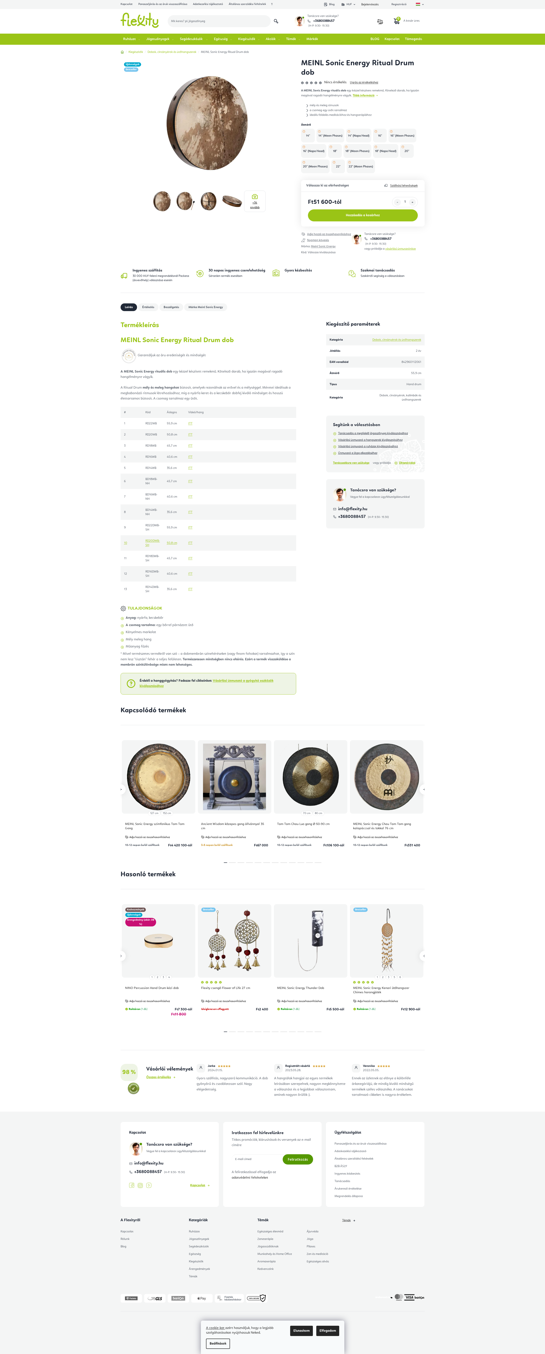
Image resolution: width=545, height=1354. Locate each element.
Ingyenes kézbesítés (347, 1173)
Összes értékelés (158, 1077)
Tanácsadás (342, 1181)
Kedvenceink (265, 1269)
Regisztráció (398, 4)
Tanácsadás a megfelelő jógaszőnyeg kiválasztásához (373, 433)
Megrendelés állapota (348, 1196)
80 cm (318, 813)
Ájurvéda (312, 1231)
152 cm (167, 813)
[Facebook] (131, 1185)
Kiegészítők (196, 1261)
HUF (349, 4)
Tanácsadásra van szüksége (351, 462)
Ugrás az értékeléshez (364, 82)
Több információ (364, 95)
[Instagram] (140, 1185)
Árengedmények (199, 1269)
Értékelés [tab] (148, 307)
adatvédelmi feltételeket (250, 1178)
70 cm (307, 813)
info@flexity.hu (352, 509)
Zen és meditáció (317, 1254)
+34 (255, 205)
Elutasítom (301, 1331)
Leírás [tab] (129, 307)
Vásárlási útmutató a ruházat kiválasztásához (368, 446)
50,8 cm (172, 542)
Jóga (310, 1239)
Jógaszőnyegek (199, 1239)
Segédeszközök (199, 1246)
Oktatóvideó (407, 462)
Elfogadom (328, 1331)
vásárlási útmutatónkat (400, 248)
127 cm (154, 813)
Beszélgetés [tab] (171, 307)
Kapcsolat (127, 4)
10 (309, 862)
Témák (193, 1276)
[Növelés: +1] (412, 202)
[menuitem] (132, 39)
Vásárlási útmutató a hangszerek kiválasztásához (370, 439)
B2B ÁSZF (340, 1166)
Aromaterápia (266, 1261)
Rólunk (125, 1239)
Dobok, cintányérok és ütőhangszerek (396, 339)
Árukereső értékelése (347, 1188)
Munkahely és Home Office (274, 1254)
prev (120, 789)
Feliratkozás (298, 1159)
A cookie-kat (215, 1328)
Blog (331, 4)
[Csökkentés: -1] (397, 202)
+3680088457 (323, 21)
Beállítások (218, 1343)
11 (318, 862)
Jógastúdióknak (268, 1246)
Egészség (195, 1254)
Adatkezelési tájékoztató (208, 4)
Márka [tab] (205, 307)
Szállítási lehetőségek (404, 185)
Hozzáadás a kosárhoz (363, 215)
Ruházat (194, 1231)
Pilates (311, 1246)
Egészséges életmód (270, 1231)
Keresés (276, 21)
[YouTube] (148, 1185)
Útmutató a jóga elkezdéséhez (357, 453)
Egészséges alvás (318, 1261)
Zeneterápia (265, 1239)
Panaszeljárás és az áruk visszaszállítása (162, 4)
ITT (190, 423)
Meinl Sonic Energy (323, 246)
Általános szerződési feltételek (247, 4)
